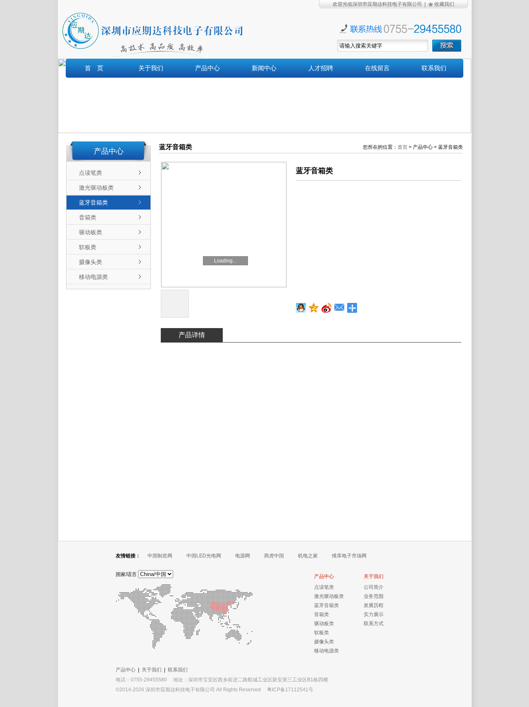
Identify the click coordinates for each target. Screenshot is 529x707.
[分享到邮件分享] (339, 308)
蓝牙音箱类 (93, 202)
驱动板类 (90, 232)
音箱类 (87, 217)
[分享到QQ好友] (301, 308)
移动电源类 (93, 277)
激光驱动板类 (96, 187)
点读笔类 (90, 172)
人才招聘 (320, 67)
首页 (402, 147)
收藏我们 (444, 4)
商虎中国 (274, 556)
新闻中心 (264, 67)
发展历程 (374, 605)
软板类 (87, 247)
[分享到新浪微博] (327, 308)
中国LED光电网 (203, 556)
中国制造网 (160, 556)
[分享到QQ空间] (314, 308)
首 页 (94, 67)
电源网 (242, 556)
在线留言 (377, 67)
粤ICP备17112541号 (290, 690)
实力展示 (374, 614)
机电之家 (308, 556)
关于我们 (150, 67)
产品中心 (207, 67)
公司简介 (374, 587)
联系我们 (434, 67)
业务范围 (374, 596)
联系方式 (374, 623)
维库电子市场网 (349, 556)
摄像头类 (90, 262)
